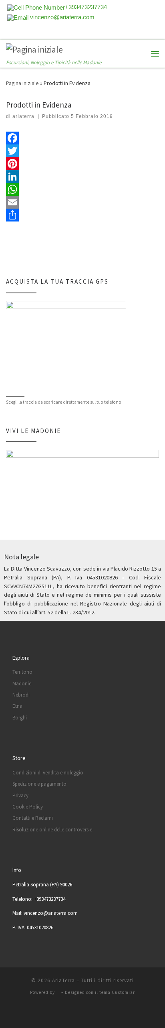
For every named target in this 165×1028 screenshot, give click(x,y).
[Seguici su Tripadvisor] (30, 33)
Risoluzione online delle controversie (52, 829)
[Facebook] (82, 138)
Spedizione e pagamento (39, 783)
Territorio (22, 671)
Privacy (20, 795)
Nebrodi (21, 694)
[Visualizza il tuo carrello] (139, 53)
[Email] (82, 202)
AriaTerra (63, 980)
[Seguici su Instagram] (40, 33)
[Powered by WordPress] (58, 992)
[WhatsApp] (82, 189)
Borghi (19, 717)
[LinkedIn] (82, 176)
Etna (17, 706)
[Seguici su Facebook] (19, 33)
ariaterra (23, 116)
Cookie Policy (27, 806)
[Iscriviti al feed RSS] (8, 33)
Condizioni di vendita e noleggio (47, 772)
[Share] (82, 215)
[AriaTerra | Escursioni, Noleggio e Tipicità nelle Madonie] (34, 49)
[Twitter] (82, 150)
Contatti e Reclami (32, 818)
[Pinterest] (82, 163)
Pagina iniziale (22, 83)
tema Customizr (117, 992)
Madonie (21, 683)
